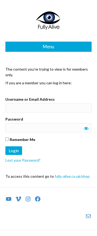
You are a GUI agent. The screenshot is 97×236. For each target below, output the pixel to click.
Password (14, 119)
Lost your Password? (22, 160)
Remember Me (22, 139)
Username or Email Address (30, 99)
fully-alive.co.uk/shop (72, 176)
